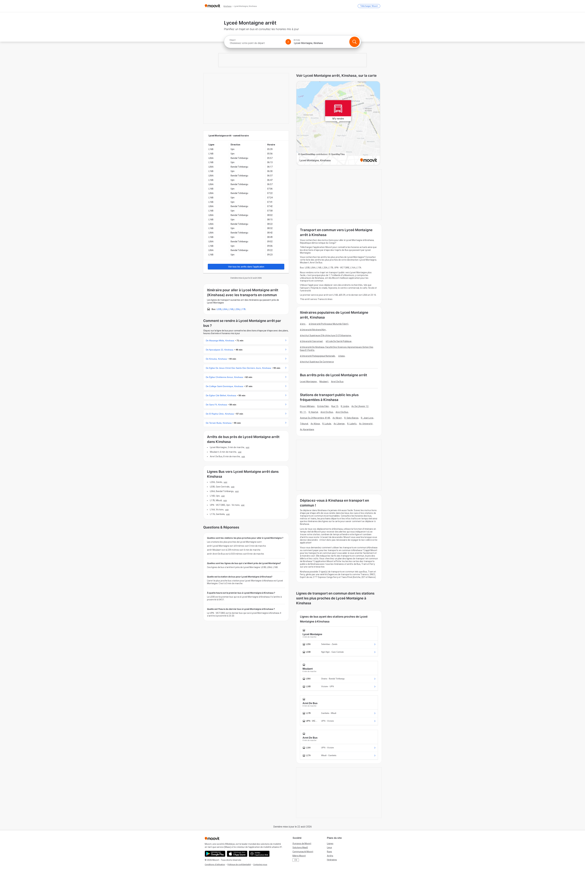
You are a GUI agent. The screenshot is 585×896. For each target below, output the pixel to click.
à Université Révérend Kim (313, 329)
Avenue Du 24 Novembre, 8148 (315, 418)
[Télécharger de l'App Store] (237, 854)
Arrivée (297, 40)
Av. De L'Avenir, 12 (359, 406)
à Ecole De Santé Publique (338, 341)
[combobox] (256, 43)
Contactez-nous (260, 864)
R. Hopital (313, 412)
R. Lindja (345, 406)
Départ (233, 40)
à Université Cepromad (311, 341)
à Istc (303, 324)
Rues (329, 851)
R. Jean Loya (367, 418)
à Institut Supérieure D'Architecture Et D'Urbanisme (325, 335)
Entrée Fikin (323, 406)
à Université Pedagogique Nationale (317, 356)
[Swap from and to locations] (288, 42)
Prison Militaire (307, 406)
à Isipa (341, 356)
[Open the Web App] (259, 854)
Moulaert (323, 381)
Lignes (330, 843)
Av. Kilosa (315, 423)
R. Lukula (326, 423)
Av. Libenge (339, 423)
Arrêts (330, 856)
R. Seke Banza (351, 418)
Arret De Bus (337, 381)
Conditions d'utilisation (215, 864)
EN (295, 860)
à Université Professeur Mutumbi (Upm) (328, 324)
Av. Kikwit (337, 418)
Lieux (329, 847)
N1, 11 (303, 412)
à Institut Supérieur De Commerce (317, 362)
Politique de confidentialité (239, 864)
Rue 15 (334, 406)
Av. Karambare (307, 429)
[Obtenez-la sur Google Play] (215, 854)
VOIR (247, 447)
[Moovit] (212, 6)
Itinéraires (332, 859)
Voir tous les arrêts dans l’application (246, 266)
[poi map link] (338, 123)
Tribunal (304, 423)
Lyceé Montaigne (308, 381)
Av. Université (365, 423)
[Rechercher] (354, 42)
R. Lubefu (351, 423)
